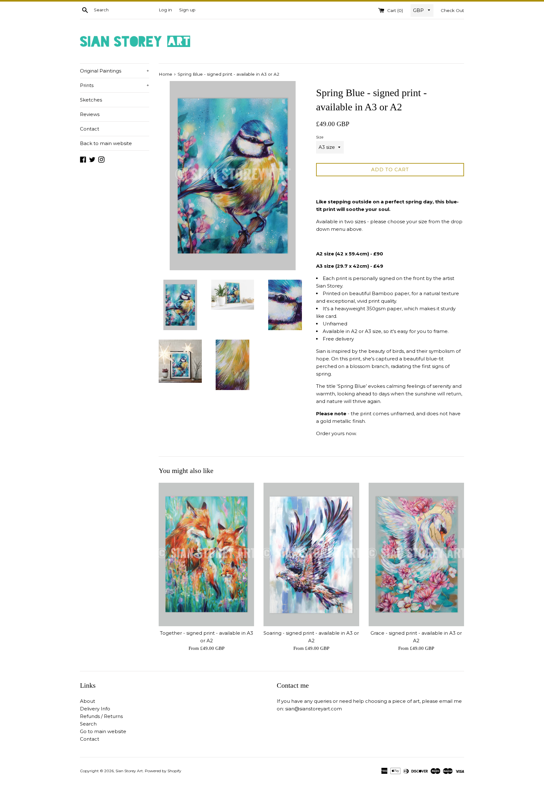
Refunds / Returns (101, 716)
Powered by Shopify (163, 770)
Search (88, 724)
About (87, 701)
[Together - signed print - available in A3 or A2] (206, 554)
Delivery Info (95, 709)
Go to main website (103, 731)
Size (319, 137)
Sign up (187, 9)
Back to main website (106, 143)
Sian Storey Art (129, 770)
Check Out (452, 10)
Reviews (89, 114)
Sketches (91, 100)
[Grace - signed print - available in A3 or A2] (416, 554)
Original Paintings (114, 71)
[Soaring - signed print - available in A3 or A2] (311, 554)
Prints (114, 85)
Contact (89, 129)
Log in (165, 9)
